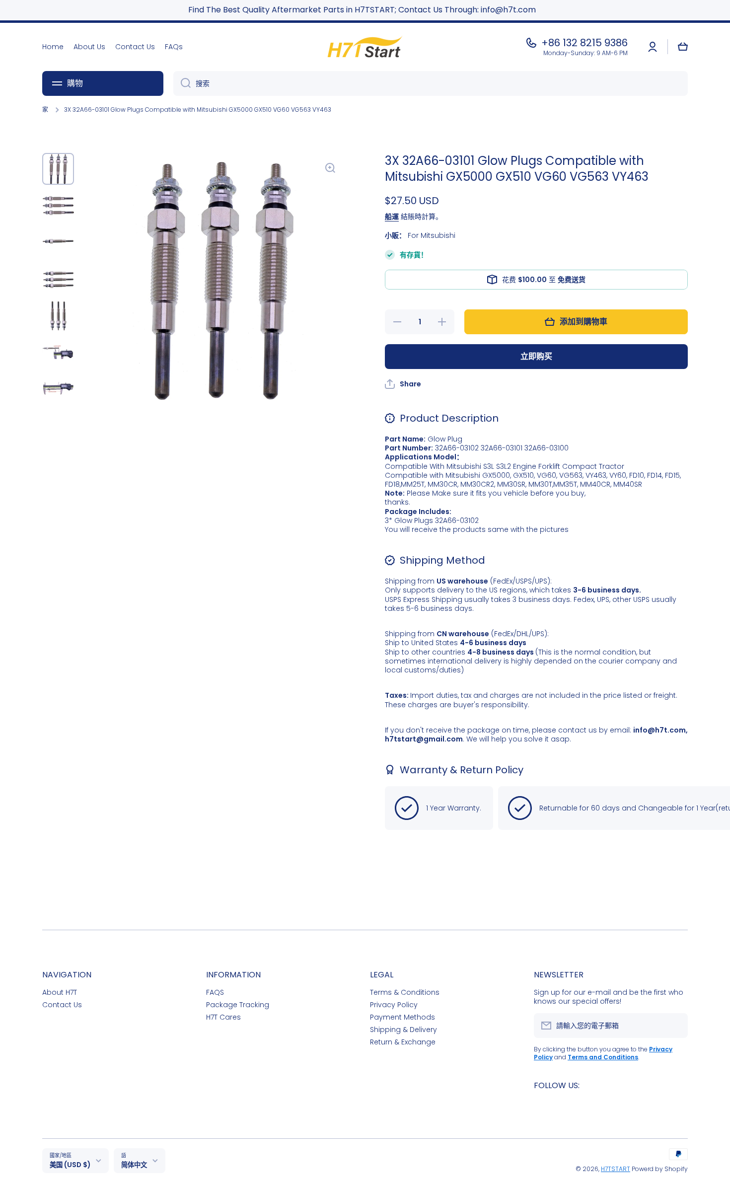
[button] (683, 47)
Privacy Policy (394, 1004)
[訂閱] (675, 1025)
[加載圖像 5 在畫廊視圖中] (58, 316)
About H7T (59, 992)
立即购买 (536, 356)
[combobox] (430, 83)
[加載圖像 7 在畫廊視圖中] (58, 389)
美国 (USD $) (70, 1165)
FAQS (215, 992)
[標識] (365, 47)
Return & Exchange (403, 1041)
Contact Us (62, 1004)
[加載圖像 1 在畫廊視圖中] (58, 169)
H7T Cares (223, 1017)
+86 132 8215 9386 (584, 42)
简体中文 (134, 1165)
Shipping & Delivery (403, 1029)
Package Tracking (237, 1004)
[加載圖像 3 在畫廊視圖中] (58, 242)
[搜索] (182, 83)
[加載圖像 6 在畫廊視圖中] (58, 353)
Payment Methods (402, 1017)
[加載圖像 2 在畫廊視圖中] (58, 206)
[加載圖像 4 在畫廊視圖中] (58, 279)
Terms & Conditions (404, 992)
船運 (392, 216)
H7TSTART (615, 1169)
